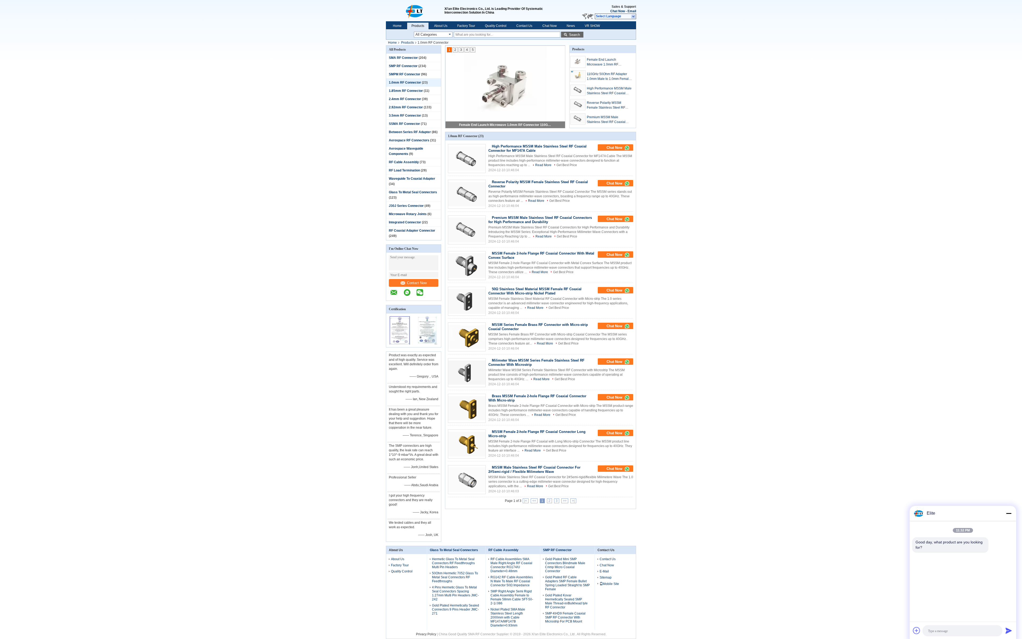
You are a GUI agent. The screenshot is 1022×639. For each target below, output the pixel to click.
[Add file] (916, 630)
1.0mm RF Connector (405, 82)
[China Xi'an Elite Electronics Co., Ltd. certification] (400, 344)
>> (565, 501)
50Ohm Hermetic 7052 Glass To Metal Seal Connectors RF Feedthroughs (455, 577)
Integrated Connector (405, 222)
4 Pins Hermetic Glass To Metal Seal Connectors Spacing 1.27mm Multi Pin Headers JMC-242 (455, 593)
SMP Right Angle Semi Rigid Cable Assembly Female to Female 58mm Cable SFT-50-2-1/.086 (512, 597)
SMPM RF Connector (404, 74)
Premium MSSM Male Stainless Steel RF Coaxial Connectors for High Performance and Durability (607, 119)
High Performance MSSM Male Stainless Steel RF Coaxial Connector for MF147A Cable (609, 91)
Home (397, 26)
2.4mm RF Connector (405, 99)
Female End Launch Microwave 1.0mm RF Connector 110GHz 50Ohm (505, 125)
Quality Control (495, 26)
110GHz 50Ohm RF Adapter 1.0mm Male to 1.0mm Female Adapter (608, 76)
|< (525, 501)
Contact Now (417, 283)
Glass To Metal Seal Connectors (413, 192)
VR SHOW (592, 26)
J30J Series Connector (406, 206)
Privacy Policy (426, 634)
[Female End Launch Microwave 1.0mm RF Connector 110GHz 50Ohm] (578, 62)
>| (573, 501)
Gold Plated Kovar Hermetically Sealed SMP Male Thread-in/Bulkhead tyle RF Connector (566, 601)
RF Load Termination (404, 170)
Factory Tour (466, 26)
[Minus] (1008, 513)
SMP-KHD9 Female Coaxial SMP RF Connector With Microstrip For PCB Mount (565, 617)
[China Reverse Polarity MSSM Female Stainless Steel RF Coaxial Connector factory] (467, 194)
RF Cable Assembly (404, 162)
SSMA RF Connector (404, 124)
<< (534, 501)
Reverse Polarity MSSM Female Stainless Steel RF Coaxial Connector (606, 105)
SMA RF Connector (403, 58)
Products (417, 26)
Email (632, 11)
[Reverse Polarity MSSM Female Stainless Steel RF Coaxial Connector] (578, 104)
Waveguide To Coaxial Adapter (412, 179)
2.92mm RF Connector (406, 107)
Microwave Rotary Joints (408, 214)
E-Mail (604, 571)
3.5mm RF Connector (405, 115)
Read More (543, 165)
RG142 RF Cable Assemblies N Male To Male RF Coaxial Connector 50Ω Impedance (512, 581)
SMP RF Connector (403, 66)
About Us (440, 26)
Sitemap (606, 577)
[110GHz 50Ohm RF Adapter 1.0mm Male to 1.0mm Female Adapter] (578, 76)
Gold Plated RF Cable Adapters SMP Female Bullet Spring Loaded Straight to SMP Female (567, 583)
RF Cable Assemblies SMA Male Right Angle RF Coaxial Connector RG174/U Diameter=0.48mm (511, 565)
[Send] (1008, 630)
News (571, 26)
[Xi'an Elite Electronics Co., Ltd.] (415, 10)
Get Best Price (567, 165)
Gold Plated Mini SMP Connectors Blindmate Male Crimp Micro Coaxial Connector (565, 565)
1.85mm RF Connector (406, 91)
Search (574, 35)
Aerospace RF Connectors (409, 140)
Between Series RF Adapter (410, 132)
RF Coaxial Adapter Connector (412, 230)
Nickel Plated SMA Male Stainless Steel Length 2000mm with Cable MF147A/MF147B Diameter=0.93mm (508, 617)
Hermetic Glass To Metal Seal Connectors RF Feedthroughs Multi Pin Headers (453, 563)
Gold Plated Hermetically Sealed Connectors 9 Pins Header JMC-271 (455, 609)
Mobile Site (611, 584)
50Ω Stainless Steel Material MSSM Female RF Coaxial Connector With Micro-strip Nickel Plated (535, 291)
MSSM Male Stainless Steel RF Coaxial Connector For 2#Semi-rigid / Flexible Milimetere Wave (534, 469)
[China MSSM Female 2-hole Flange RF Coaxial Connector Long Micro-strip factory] (467, 443)
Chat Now (617, 11)
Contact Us (524, 26)
